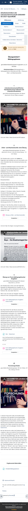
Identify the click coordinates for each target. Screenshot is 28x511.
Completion (14, 218)
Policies (4, 491)
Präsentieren (12, 43)
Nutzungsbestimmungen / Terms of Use (14, 506)
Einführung (21, 20)
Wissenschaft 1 (21, 30)
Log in (26, 2)
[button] (6, 2)
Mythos (6, 26)
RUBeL (19, 9)
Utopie (17, 23)
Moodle (11, 495)
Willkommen (7, 20)
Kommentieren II (7, 30)
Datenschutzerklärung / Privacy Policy (14, 507)
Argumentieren (20, 33)
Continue (14, 509)
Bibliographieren (24, 9)
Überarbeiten (12, 36)
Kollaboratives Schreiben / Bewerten (12, 39)
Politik (23, 23)
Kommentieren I (19, 26)
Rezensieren (7, 33)
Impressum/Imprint (9, 480)
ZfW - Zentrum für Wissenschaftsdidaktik (8, 9)
